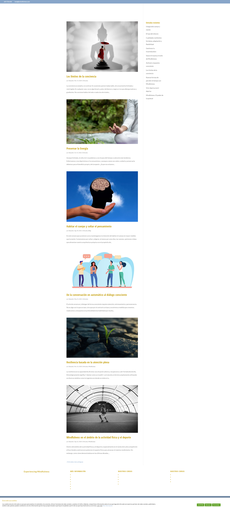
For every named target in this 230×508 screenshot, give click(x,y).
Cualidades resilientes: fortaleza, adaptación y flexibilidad (154, 41)
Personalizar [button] (216, 505)
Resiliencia (124, 479)
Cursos (111, 9)
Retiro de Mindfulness (180, 477)
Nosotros (89, 9)
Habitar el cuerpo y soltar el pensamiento (88, 226)
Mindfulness (91, 366)
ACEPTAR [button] (200, 505)
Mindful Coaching (126, 484)
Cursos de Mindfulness (80, 477)
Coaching (75, 482)
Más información (107, 505)
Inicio (81, 9)
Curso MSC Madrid (126, 475)
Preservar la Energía (77, 148)
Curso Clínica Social (127, 482)
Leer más (99, 505)
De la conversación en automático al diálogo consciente (96, 295)
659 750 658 (8, 1)
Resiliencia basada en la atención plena (87, 362)
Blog (140, 9)
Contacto (147, 9)
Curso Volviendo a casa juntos (183, 475)
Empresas (122, 9)
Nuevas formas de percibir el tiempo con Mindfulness (153, 80)
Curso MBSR (176, 482)
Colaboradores (101, 9)
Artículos (85, 80)
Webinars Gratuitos (179, 479)
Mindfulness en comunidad (129, 477)
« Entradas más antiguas (74, 462)
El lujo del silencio (152, 34)
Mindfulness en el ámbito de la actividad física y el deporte (98, 437)
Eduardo (71, 80)
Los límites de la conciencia (81, 76)
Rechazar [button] (208, 505)
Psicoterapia (76, 479)
